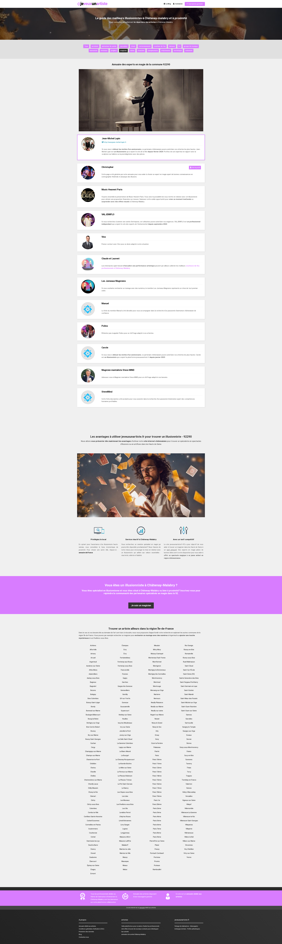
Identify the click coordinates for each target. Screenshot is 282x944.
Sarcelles (189, 719)
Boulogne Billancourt (93, 715)
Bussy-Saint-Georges (93, 739)
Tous (86, 46)
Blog (80, 934)
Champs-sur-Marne (93, 755)
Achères (93, 645)
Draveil (93, 853)
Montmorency (157, 678)
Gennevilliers (125, 690)
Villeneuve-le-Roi (189, 816)
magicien (123, 51)
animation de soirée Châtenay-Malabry (133, 934)
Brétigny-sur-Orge (93, 723)
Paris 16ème (157, 784)
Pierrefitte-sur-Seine (157, 841)
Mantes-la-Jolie (125, 849)
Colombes (93, 808)
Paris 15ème (157, 780)
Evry (125, 649)
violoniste (188, 51)
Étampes (125, 645)
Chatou (93, 768)
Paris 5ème (157, 821)
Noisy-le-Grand (157, 723)
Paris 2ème (157, 808)
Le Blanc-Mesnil (125, 751)
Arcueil (93, 658)
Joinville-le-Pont (125, 731)
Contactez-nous (84, 937)
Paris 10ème (157, 759)
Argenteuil (93, 662)
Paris (157, 755)
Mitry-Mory (157, 649)
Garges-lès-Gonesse (125, 686)
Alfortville (93, 649)
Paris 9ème (157, 837)
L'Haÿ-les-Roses (125, 816)
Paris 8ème (157, 833)
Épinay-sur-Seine (93, 865)
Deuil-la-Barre (93, 845)
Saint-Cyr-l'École (189, 670)
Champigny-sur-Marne (93, 751)
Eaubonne (93, 857)
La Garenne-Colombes (125, 743)
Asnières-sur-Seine (93, 666)
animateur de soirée (109, 46)
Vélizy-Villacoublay (189, 792)
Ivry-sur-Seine (125, 727)
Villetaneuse (189, 833)
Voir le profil (195, 167)
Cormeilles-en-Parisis (93, 825)
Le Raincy (125, 788)
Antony (93, 654)
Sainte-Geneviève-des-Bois (189, 678)
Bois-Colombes (93, 698)
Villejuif (188, 804)
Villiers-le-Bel (189, 837)
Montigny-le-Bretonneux (157, 670)
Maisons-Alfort (125, 837)
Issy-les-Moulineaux (125, 723)
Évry (125, 654)
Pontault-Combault (157, 853)
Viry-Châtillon (189, 849)
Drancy (93, 849)
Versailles (189, 796)
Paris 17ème (157, 788)
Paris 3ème (157, 812)
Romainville (189, 654)
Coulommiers (93, 829)
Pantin (157, 751)
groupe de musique (191, 46)
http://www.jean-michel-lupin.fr (115, 142)
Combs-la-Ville (93, 812)
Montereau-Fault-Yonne (156, 658)
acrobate (95, 46)
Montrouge (157, 686)
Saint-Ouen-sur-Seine (189, 711)
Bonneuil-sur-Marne (93, 711)
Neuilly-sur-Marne (157, 706)
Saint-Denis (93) (189, 674)
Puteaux (157, 865)
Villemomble (189, 808)
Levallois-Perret (125, 812)
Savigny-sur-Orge (189, 731)
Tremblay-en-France (189, 780)
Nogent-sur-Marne (157, 715)
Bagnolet (93, 686)
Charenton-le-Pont (93, 759)
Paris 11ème (157, 763)
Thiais (189, 768)
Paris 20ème (157, 804)
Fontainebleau (125, 658)
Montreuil (157, 682)
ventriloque (178, 51)
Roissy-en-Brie (189, 649)
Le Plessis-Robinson (125, 776)
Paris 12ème (157, 768)
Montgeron (157, 666)
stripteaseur (165, 51)
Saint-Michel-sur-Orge (189, 702)
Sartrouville (189, 723)
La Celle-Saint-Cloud (125, 739)
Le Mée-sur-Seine (125, 768)
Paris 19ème (157, 796)
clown (133, 46)
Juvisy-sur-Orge (125, 735)
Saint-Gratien (189, 690)
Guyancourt (125, 711)
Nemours (157, 698)
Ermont (93, 873)
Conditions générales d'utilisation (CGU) (91, 929)
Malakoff (125, 845)
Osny (157, 739)
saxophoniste (153, 51)
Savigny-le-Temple (189, 727)
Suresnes (189, 759)
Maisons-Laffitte (125, 841)
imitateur (104, 51)
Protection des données (86, 931)
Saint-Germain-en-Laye (189, 686)
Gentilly (125, 694)
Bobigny (93, 694)
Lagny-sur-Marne (125, 747)
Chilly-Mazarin (93, 788)
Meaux (125, 865)
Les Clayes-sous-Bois (125, 792)
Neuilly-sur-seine (157, 711)
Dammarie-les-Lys (93, 841)
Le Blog (168, 4)
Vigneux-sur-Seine (188, 800)
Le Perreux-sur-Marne (125, 772)
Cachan (93, 743)
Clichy (93, 800)
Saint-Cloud (189, 666)
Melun (125, 869)
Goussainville (125, 706)
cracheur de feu (160, 46)
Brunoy (93, 731)
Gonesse (125, 702)
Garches (125, 682)
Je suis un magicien (141, 605)
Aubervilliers (93, 674)
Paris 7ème (157, 829)
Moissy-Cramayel (157, 654)
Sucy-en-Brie (189, 755)
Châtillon (93, 763)
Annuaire (81, 926)
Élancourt (93, 861)
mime (132, 51)
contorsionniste (144, 46)
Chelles (93, 776)
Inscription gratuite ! (195, 4)
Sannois (189, 715)
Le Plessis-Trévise (125, 780)
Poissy (157, 849)
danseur (172, 46)
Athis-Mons (93, 670)
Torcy (189, 772)
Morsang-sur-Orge (157, 690)
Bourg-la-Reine (93, 719)
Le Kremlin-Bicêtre (125, 763)
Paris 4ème (157, 816)
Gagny (125, 678)
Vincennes (189, 845)
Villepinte (189, 829)
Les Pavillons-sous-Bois (125, 804)
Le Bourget (125, 755)
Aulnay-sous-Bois (93, 678)
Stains (189, 751)
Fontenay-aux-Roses (125, 662)
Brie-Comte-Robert (93, 727)
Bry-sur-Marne (93, 735)
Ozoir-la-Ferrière (157, 743)
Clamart (93, 796)
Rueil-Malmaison (189, 662)
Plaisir (157, 845)
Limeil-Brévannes (125, 821)
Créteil (93, 837)
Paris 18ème (157, 792)
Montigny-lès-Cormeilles (157, 674)
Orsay (157, 735)
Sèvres (188, 743)
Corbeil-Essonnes (93, 821)
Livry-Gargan (125, 825)
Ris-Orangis (189, 645)
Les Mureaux (125, 800)
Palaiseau (157, 747)
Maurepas (125, 861)
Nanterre (157, 694)
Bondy (93, 706)
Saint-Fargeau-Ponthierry (189, 682)
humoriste (93, 51)
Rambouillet (157, 869)
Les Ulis (125, 808)
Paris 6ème (157, 825)
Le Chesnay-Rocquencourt (125, 759)
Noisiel (157, 719)
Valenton (189, 784)
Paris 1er (157, 800)
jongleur (114, 51)
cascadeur (123, 46)
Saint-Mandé (189, 694)
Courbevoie (93, 833)
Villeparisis (189, 825)
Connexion (178, 4)
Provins (157, 861)
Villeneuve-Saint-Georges (189, 821)
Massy (125, 857)
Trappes (189, 776)
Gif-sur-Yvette (125, 698)
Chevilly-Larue (93, 784)
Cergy (93, 747)
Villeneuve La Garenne (189, 812)
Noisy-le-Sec (157, 727)
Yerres (189, 857)
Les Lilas (125, 796)
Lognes (125, 829)
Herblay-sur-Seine (125, 715)
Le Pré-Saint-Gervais (125, 784)
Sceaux (189, 735)
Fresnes (125, 674)
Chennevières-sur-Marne (93, 780)
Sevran (188, 739)
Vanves (189, 788)
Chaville (93, 772)
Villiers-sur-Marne (189, 841)
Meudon (157, 645)
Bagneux (93, 682)
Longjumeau (125, 833)
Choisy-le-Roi (93, 792)
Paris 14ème (157, 776)
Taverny (189, 763)
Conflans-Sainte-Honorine (93, 816)
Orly (157, 731)
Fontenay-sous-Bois (125, 666)
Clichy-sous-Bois (93, 804)
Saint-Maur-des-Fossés (189, 698)
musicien (141, 51)
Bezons (93, 690)
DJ (179, 46)
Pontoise (157, 857)
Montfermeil (157, 662)
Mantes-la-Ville (125, 853)
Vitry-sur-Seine (189, 853)
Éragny (93, 869)
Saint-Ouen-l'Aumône (189, 706)
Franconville (125, 670)
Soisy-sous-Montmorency (189, 747)
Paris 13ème (157, 772)
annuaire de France (86, 553)
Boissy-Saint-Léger (93, 702)
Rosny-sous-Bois (189, 658)
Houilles (125, 719)
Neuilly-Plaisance (157, 702)
